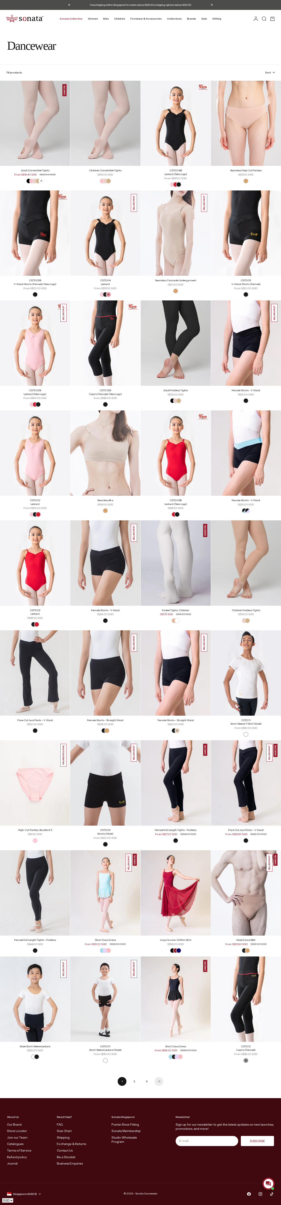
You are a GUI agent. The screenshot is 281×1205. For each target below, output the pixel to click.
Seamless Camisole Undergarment (175, 280)
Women (93, 18)
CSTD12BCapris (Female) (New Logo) (105, 392)
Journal (12, 1163)
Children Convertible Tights (105, 170)
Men (106, 18)
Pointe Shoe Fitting (125, 1124)
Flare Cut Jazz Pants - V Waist (35, 720)
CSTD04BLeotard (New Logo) (175, 172)
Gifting (216, 18)
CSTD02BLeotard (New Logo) (35, 392)
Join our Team (17, 1137)
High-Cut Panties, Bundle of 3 (35, 830)
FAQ (60, 1124)
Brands (191, 18)
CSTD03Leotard (35, 612)
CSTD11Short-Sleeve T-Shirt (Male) (246, 722)
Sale (204, 18)
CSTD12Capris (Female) (246, 1048)
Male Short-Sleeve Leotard (35, 1046)
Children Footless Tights (246, 610)
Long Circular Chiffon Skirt (175, 940)
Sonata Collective (71, 18)
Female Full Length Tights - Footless (175, 830)
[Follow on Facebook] (249, 1194)
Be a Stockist (66, 1157)
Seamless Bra (105, 500)
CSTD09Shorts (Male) (105, 832)
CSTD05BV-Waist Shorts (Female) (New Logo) (35, 282)
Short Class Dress (105, 940)
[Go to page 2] (159, 1081)
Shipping (63, 1137)
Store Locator (17, 1131)
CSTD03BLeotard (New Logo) (175, 502)
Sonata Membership (126, 1131)
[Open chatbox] (268, 1184)
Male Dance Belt (245, 940)
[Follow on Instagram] (260, 1194)
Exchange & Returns (71, 1144)
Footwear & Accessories (146, 18)
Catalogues (15, 1144)
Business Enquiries (70, 1163)
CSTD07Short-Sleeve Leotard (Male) (105, 1048)
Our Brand (14, 1124)
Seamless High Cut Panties (246, 170)
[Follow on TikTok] (272, 1194)
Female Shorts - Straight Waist (105, 720)
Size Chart (64, 1131)
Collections (174, 18)
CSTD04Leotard (105, 282)
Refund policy (17, 1157)
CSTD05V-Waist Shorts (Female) (246, 282)
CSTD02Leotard (35, 502)
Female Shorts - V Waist (246, 390)
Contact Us (65, 1150)
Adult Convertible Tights (35, 170)
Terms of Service (19, 1150)
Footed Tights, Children (175, 610)
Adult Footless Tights (175, 390)
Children (119, 18)
